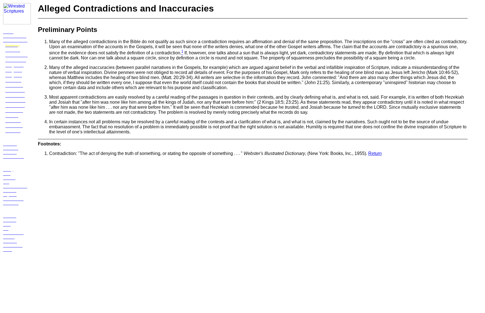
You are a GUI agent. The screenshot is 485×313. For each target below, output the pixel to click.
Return (375, 153)
